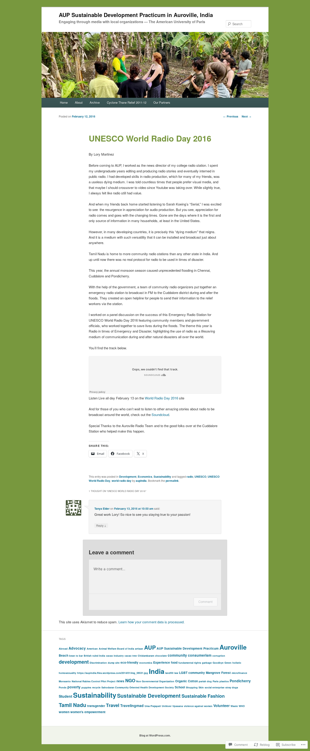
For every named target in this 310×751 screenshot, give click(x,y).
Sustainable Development (149, 695)
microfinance (239, 673)
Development (127, 477)
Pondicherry (240, 680)
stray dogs (231, 687)
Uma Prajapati (153, 706)
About (79, 102)
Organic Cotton (186, 681)
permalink (172, 481)
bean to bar (76, 655)
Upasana (177, 706)
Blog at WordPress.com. (155, 735)
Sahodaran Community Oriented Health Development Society (137, 687)
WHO (242, 706)
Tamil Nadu (72, 705)
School (180, 687)
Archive (95, 102)
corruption (218, 655)
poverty (74, 687)
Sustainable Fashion (203, 696)
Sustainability (162, 477)
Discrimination (98, 662)
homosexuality (67, 673)
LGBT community (192, 672)
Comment (205, 602)
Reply (101, 525)
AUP (150, 647)
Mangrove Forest (218, 672)
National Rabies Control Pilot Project (94, 681)
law (176, 673)
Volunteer (221, 705)
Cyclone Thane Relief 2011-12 (126, 102)
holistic (236, 662)
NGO (130, 680)
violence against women (198, 706)
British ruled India (94, 655)
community (177, 655)
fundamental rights (189, 662)
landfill (169, 673)
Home (64, 102)
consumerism (200, 655)
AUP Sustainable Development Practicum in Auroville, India (136, 15)
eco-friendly (129, 662)
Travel (112, 705)
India (156, 671)
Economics (145, 477)
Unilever (167, 706)
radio (190, 477)
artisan (139, 648)
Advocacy (77, 648)
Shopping (192, 687)
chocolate (161, 655)
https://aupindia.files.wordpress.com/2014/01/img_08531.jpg (112, 673)
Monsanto (65, 681)
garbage (207, 662)
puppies (86, 687)
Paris (216, 681)
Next (246, 116)
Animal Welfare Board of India (116, 648)
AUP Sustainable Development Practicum (188, 648)
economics (145, 662)
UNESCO (200, 477)
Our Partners (161, 102)
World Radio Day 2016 (162, 398)
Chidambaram (146, 655)
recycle (96, 687)
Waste (234, 706)
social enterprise (214, 687)
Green (227, 662)
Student (65, 696)
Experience (161, 662)
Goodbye (218, 662)
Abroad (63, 648)
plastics (224, 681)
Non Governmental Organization (155, 681)
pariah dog (205, 681)
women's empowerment (88, 712)
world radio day (121, 481)
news (120, 681)
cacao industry (115, 655)
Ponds (62, 687)
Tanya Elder (102, 508)
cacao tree (131, 655)
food (174, 662)
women (64, 712)
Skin (201, 687)
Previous (230, 116)
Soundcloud (160, 414)
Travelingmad (132, 705)
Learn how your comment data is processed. (151, 621)
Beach (63, 655)
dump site (114, 662)
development (74, 661)
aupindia (141, 481)
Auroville (233, 647)
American (92, 648)
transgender (96, 706)
